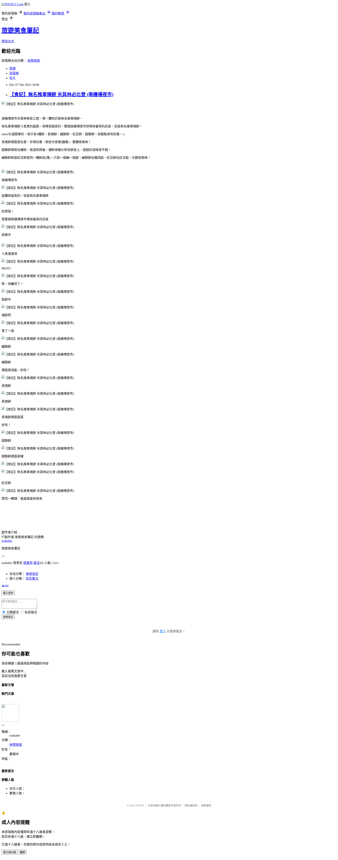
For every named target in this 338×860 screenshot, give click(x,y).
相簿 (12, 68)
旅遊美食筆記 (20, 30)
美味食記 (32, 573)
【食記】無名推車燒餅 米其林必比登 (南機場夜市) (61, 94)
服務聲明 (206, 805)
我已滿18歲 (9, 852)
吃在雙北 (32, 578)
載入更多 (8, 593)
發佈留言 (8, 616)
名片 (12, 78)
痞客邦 (28, 563)
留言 (36, 563)
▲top (5, 585)
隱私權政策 (191, 805)
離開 (22, 852)
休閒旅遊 (33, 60)
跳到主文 (8, 41)
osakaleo (7, 540)
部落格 (14, 73)
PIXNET (139, 805)
